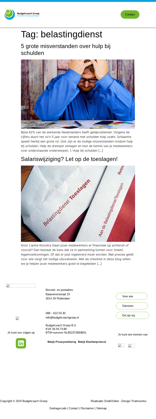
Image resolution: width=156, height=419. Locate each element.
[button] (153, 14)
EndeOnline (111, 401)
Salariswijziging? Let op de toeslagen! (69, 159)
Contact (73, 408)
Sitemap (101, 408)
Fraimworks (139, 401)
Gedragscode (57, 408)
